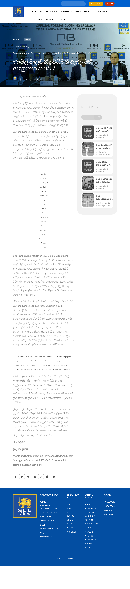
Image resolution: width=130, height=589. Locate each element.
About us (50, 19)
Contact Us (91, 508)
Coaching (100, 11)
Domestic (65, 11)
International (47, 11)
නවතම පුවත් (85, 53)
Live (109, 4)
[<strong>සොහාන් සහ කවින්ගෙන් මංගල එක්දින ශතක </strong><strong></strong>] (88, 166)
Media (87, 11)
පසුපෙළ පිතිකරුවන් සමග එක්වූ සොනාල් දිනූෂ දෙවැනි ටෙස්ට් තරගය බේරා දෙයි (104, 146)
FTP (68, 540)
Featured (36, 53)
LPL (61, 19)
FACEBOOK (109, 502)
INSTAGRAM (110, 506)
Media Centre (50, 53)
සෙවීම (98, 117)
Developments (21, 53)
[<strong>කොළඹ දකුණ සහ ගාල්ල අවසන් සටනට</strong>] (88, 132)
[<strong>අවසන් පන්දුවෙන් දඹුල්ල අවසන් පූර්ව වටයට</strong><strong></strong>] (88, 183)
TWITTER (108, 510)
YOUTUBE (108, 514)
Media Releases (68, 53)
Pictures (71, 532)
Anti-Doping (91, 528)
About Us (89, 504)
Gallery (36, 19)
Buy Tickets (96, 4)
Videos (70, 528)
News (78, 11)
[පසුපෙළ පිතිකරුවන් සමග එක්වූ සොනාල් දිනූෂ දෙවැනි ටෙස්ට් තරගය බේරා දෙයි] (88, 149)
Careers (89, 532)
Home (35, 11)
